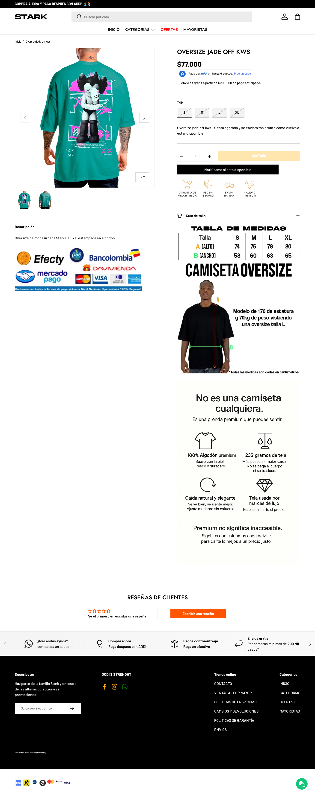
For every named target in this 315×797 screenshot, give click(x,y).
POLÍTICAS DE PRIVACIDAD (235, 702)
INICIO (114, 29)
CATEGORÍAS (137, 29)
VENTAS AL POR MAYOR (233, 692)
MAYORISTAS (195, 29)
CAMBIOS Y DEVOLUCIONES (236, 711)
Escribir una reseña (198, 613)
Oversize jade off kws (38, 41)
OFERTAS (169, 29)
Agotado (259, 156)
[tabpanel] (85, 263)
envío (185, 83)
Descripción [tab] (25, 226)
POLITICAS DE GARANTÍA (234, 720)
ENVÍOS (220, 729)
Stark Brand (24, 753)
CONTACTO (223, 683)
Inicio (18, 41)
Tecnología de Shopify (38, 753)
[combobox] (162, 17)
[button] (297, 17)
